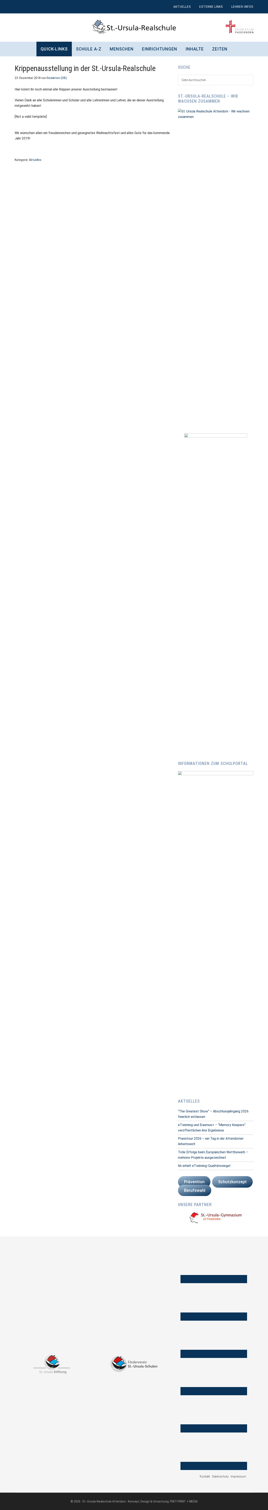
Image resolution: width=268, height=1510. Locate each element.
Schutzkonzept (232, 1181)
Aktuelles (35, 159)
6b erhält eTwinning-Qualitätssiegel (204, 1166)
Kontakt (205, 1476)
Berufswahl (194, 1190)
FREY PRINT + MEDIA (184, 1501)
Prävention (194, 1181)
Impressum (238, 1476)
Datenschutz (220, 1476)
